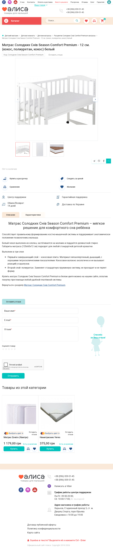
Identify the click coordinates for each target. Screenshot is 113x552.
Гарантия (100, 2)
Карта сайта (33, 532)
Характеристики (33, 214)
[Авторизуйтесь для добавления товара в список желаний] (34, 448)
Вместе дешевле (61, 2)
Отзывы (85, 2)
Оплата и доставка (45, 2)
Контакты (31, 2)
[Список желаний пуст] (86, 21)
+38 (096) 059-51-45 (75, 9)
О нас (22, 2)
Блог (92, 2)
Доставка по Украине (73, 204)
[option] (56, 99)
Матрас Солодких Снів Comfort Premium (44, 285)
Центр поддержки (17, 197)
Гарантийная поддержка (74, 197)
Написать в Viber (63, 486)
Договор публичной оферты (41, 524)
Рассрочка (75, 2)
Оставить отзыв (55, 55)
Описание (10, 214)
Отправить (13, 375)
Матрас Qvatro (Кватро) (16, 437)
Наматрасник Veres (50, 437)
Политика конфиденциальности (43, 528)
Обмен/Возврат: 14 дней (16, 204)
